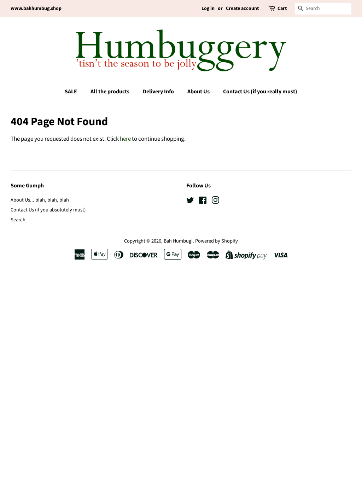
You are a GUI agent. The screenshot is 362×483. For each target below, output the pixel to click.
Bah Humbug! (178, 241)
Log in (208, 8)
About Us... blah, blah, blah (40, 200)
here (125, 139)
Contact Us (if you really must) (260, 91)
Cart (282, 8)
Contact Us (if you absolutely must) (48, 210)
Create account (242, 8)
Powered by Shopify (216, 241)
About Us (198, 91)
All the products (109, 91)
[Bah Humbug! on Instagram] (215, 201)
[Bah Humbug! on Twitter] (190, 201)
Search (18, 219)
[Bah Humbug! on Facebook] (203, 201)
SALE (71, 91)
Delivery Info (158, 91)
